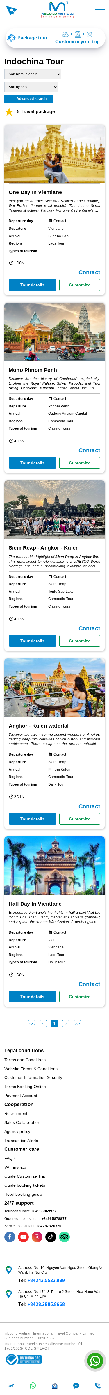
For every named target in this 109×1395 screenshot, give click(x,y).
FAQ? (9, 1158)
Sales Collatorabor (22, 1122)
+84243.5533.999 (46, 1280)
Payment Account (20, 1095)
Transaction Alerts (21, 1140)
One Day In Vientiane (35, 192)
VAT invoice (15, 1167)
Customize (79, 285)
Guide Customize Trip (24, 1176)
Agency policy (17, 1131)
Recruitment (15, 1113)
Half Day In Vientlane (35, 904)
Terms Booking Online (25, 1086)
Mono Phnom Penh (33, 370)
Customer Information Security (33, 1077)
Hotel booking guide (23, 1194)
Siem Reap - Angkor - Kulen (44, 548)
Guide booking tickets (24, 1185)
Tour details (32, 285)
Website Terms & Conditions (31, 1068)
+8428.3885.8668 (46, 1304)
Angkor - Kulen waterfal (39, 726)
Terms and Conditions (25, 1059)
